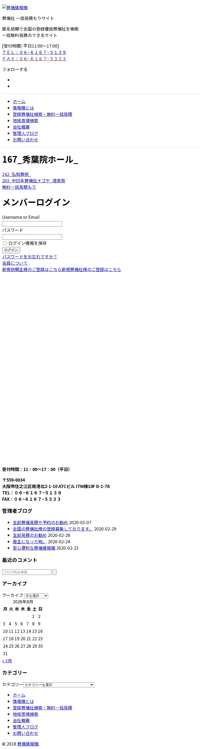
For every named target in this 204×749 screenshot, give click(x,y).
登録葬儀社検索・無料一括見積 (42, 114)
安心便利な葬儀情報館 (34, 548)
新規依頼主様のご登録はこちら (32, 269)
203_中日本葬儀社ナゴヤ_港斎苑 (33, 180)
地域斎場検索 (25, 120)
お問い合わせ (25, 139)
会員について (15, 263)
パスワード (12, 230)
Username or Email (21, 217)
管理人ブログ (25, 133)
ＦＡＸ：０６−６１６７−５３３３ (34, 58)
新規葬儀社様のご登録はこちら (91, 269)
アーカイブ (12, 595)
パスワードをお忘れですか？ (29, 256)
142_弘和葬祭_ (16, 174)
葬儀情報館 (28, 743)
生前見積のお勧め (30, 535)
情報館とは (23, 107)
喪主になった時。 (30, 541)
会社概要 (21, 127)
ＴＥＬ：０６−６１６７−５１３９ (34, 52)
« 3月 (7, 660)
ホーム (19, 101)
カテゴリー (12, 684)
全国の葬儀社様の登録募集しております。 (53, 528)
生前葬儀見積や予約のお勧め (40, 522)
